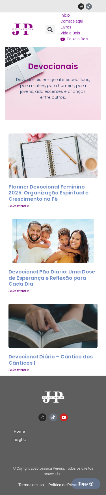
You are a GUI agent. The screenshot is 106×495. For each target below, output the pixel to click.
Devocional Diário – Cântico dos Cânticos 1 (50, 359)
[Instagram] (81, 6)
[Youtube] (64, 417)
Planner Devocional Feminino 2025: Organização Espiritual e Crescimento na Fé (48, 192)
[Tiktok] (89, 6)
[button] (50, 29)
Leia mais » (18, 205)
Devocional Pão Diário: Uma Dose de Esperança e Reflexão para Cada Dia (51, 277)
